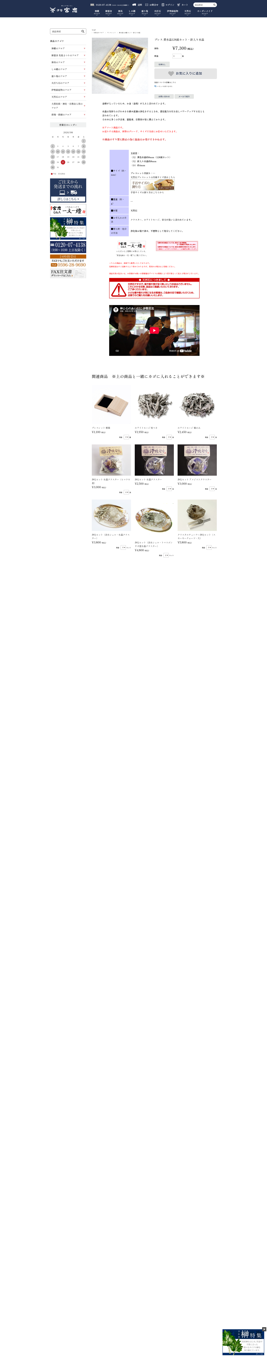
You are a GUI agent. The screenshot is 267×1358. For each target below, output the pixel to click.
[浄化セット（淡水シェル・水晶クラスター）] (111, 515)
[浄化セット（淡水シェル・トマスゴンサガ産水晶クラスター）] (154, 519)
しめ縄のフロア (59, 69)
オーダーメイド (205, 12)
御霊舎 (108, 12)
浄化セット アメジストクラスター (195, 479)
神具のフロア (58, 62)
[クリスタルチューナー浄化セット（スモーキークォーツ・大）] (197, 515)
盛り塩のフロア (59, 76)
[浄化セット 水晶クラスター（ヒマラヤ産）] (111, 460)
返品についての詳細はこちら (165, 82)
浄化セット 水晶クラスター (148, 479)
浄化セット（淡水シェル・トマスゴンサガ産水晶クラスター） (154, 544)
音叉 (164, 219)
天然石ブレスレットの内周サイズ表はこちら (153, 177)
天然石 (187, 12)
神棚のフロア (58, 48)
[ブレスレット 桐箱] (111, 404)
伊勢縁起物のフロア (61, 89)
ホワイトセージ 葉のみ (189, 427)
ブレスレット (111, 33)
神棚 (97, 12)
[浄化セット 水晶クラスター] (154, 460)
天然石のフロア (99, 33)
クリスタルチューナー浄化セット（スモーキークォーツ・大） (196, 536)
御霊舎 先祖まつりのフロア (65, 55)
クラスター (136, 219)
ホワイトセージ (152, 219)
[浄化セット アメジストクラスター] (197, 460)
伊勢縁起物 (172, 12)
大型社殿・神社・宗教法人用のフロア (67, 105)
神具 (120, 12)
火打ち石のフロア (60, 83)
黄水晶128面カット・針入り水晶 (129, 33)
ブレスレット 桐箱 (101, 427)
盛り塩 (144, 12)
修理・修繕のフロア (61, 114)
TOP (94, 30)
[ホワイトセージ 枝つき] (154, 404)
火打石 (157, 12)
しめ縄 (132, 12)
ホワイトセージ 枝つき (146, 427)
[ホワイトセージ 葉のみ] (197, 404)
